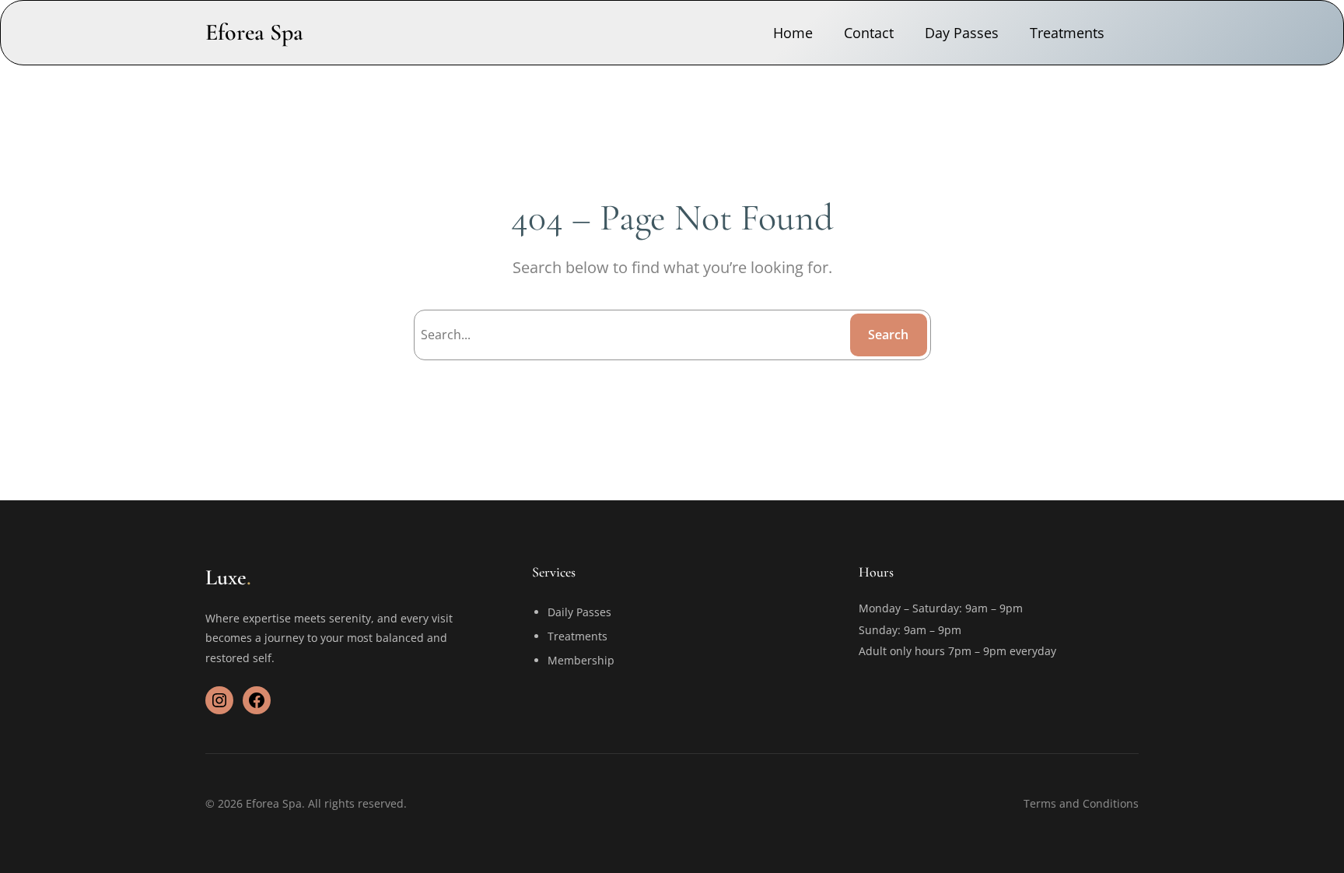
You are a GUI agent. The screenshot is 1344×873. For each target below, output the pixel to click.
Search (888, 334)
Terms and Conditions (1081, 803)
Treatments (577, 636)
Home (793, 32)
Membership (581, 660)
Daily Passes (579, 612)
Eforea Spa (254, 32)
